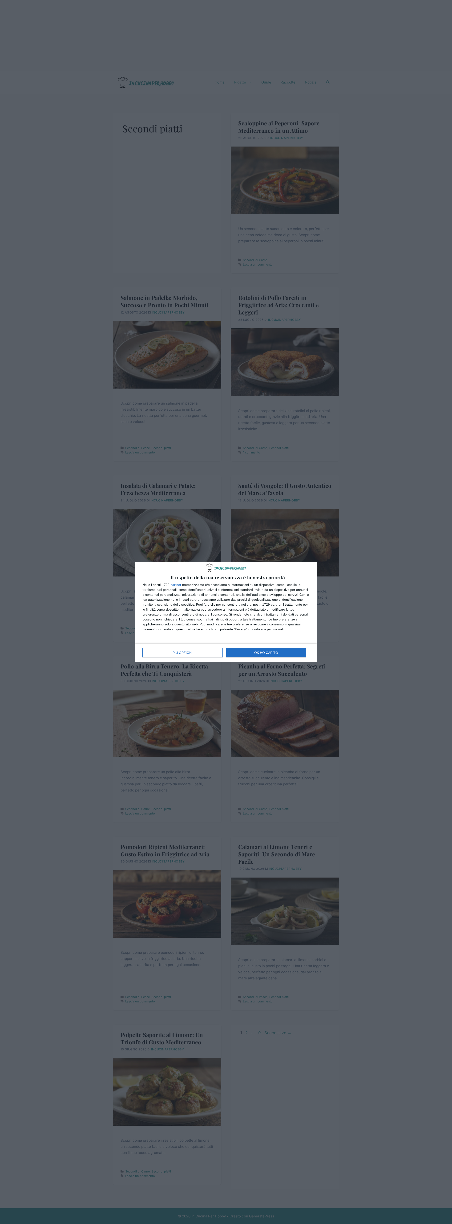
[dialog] (226, 612)
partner (175, 584)
